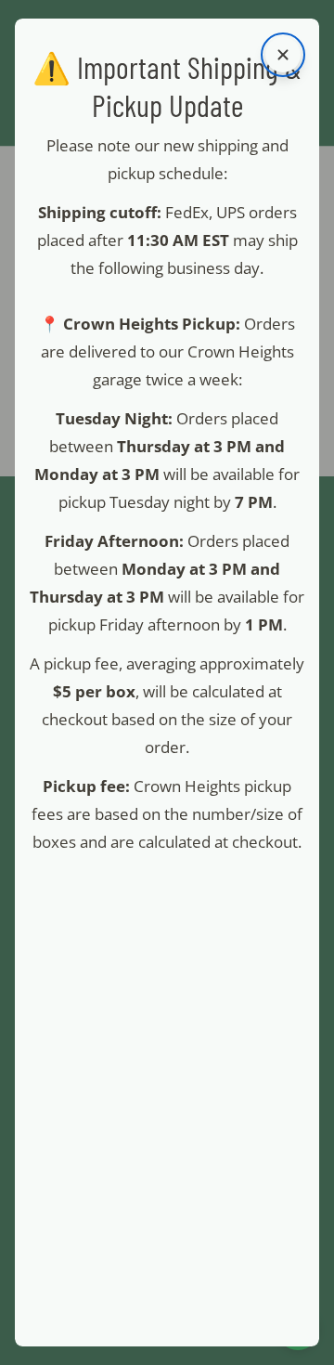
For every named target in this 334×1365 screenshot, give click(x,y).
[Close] (283, 54)
